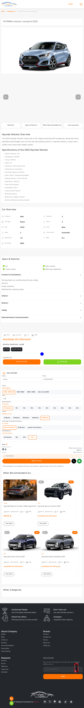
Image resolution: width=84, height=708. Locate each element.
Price (3, 395)
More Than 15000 (43, 392)
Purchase (4, 643)
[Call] (74, 461)
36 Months (26, 418)
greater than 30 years (34, 427)
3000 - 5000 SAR (9, 392)
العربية (70, 4)
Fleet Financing (5, 651)
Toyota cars (46, 645)
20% (32, 408)
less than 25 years (9, 427)
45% (70, 408)
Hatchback (4, 672)
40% (62, 408)
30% (47, 408)
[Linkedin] (45, 702)
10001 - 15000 (31, 392)
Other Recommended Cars (52, 125)
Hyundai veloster (17, 349)
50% (77, 408)
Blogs (3, 637)
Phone (44, 376)
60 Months (45, 418)
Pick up (3, 663)
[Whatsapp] (79, 461)
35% (54, 408)
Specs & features (31, 125)
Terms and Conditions (7, 645)
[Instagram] (55, 702)
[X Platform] (50, 702)
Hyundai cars (11, 11)
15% (24, 408)
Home (3, 11)
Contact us (4, 640)
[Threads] (60, 702)
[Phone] (12, 698)
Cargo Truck (4, 669)
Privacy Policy (5, 648)
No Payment (8, 408)
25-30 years (21, 427)
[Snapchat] (71, 702)
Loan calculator (73, 125)
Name (4, 376)
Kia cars (45, 640)
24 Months (16, 418)
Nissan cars (46, 643)
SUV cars (4, 661)
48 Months (35, 418)
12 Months (7, 418)
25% (39, 408)
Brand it (36, 702)
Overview (10, 125)
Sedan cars (4, 666)
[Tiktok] (65, 702)
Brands (3, 634)
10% (17, 408)
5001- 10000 (20, 392)
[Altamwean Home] (9, 4)
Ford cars (46, 634)
